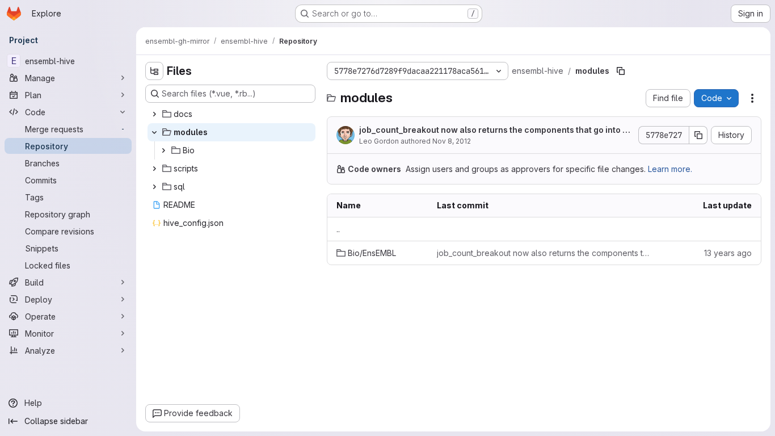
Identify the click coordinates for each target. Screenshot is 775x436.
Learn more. (670, 169)
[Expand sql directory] (154, 187)
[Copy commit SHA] (698, 135)
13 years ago (728, 253)
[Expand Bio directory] (163, 150)
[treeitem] (231, 114)
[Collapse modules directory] (154, 132)
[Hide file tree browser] (154, 71)
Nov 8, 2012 (451, 141)
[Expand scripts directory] (154, 168)
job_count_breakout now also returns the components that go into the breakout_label (494, 130)
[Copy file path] (621, 71)
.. (338, 229)
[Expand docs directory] (154, 114)
